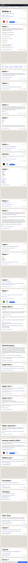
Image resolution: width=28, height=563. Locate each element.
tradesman (5, 18)
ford (16, 388)
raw (19, 308)
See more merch (17, 164)
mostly (6, 493)
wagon (10, 442)
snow (2, 320)
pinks (12, 47)
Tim (3, 357)
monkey (5, 347)
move (3, 85)
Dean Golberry (7, 434)
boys (24, 366)
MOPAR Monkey (16, 67)
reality (24, 518)
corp (5, 246)
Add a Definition (21, 7)
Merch (24, 18)
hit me (6, 553)
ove (3, 256)
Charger (19, 224)
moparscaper (15, 66)
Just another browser (6, 298)
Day (16, 446)
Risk (2, 123)
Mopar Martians (11, 67)
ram (9, 399)
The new (4, 520)
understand (4, 482)
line (16, 445)
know (9, 496)
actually (3, 74)
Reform (11, 459)
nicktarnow (5, 206)
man (16, 368)
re (6, 518)
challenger (7, 77)
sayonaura (5, 184)
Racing (11, 281)
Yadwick (7, 360)
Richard (4, 461)
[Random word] (23, 5)
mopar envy (11, 66)
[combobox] (15, 5)
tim (5, 355)
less (15, 431)
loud (4, 125)
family (24, 520)
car (10, 29)
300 (11, 224)
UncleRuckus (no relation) (8, 370)
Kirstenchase (6, 409)
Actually (4, 15)
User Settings (25, 7)
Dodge (17, 107)
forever (5, 309)
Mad (2, 281)
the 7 (3, 485)
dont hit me (5, 88)
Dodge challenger (5, 283)
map (3, 493)
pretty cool (10, 77)
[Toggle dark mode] (26, 5)
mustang (14, 148)
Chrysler (7, 13)
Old (13, 246)
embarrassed (18, 431)
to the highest (14, 482)
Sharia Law (7, 459)
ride (5, 248)
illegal (19, 428)
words (11, 108)
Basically (3, 366)
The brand (3, 294)
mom (4, 553)
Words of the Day (3, 7)
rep (8, 226)
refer (19, 459)
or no (5, 111)
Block (17, 325)
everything (12, 493)
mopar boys (6, 67)
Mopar (2, 206)
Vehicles (13, 7)
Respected (12, 16)
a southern (12, 146)
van (13, 442)
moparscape (6, 66)
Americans (13, 427)
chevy (14, 388)
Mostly (3, 119)
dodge (14, 73)
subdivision (4, 13)
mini (12, 442)
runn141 (5, 128)
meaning (18, 156)
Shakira (17, 461)
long (10, 529)
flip (18, 551)
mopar (2, 128)
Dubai (13, 461)
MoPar (2, 18)
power (9, 146)
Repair (9, 202)
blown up (13, 531)
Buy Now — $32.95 (12, 164)
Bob (3, 355)
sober (7, 518)
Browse (7, 7)
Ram (12, 214)
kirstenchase (6, 393)
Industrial (22, 446)
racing (9, 85)
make (16, 529)
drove (16, 390)
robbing (24, 484)
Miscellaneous (4, 178)
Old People (4, 281)
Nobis (4, 113)
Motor (12, 13)
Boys (21, 368)
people (6, 85)
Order (4, 202)
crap (9, 404)
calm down (19, 531)
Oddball (3, 172)
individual (6, 529)
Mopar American (20, 66)
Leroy (3, 484)
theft (6, 428)
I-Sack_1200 (7, 329)
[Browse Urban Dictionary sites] (3, 5)
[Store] (25, 5)
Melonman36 (5, 286)
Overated (3, 120)
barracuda (11, 283)
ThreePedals (5, 49)
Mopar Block (3, 329)
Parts (3, 173)
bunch (10, 47)
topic (7, 482)
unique (17, 351)
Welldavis (5, 228)
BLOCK (5, 327)
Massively (4, 16)
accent (15, 146)
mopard (21, 67)
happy (11, 520)
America (16, 220)
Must (2, 202)
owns (8, 366)
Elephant (6, 38)
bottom (17, 126)
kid (13, 551)
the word (23, 73)
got (4, 407)
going (7, 531)
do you (7, 496)
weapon (7, 551)
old (8, 284)
